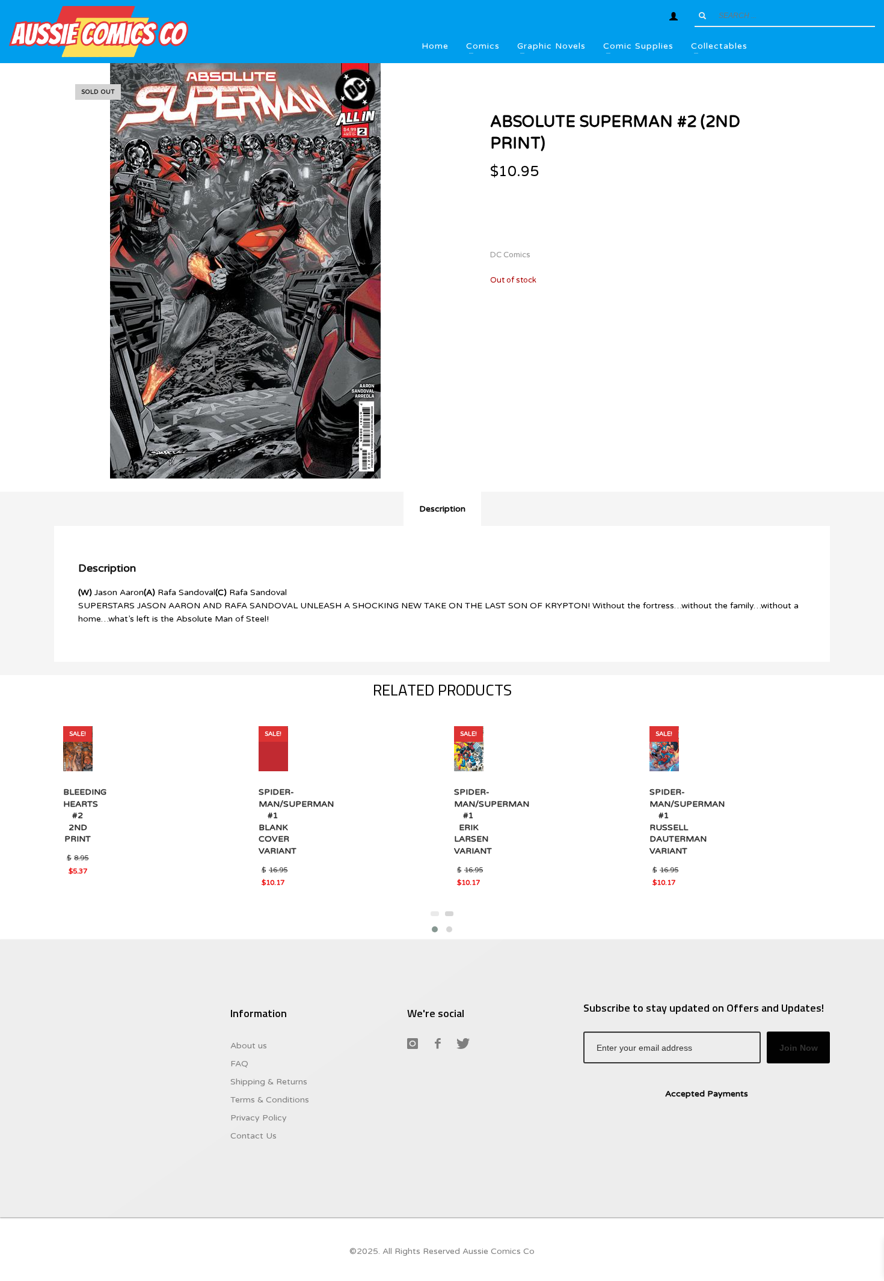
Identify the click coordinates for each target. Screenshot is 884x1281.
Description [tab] (442, 509)
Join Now (798, 1048)
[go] (702, 15)
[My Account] (674, 16)
